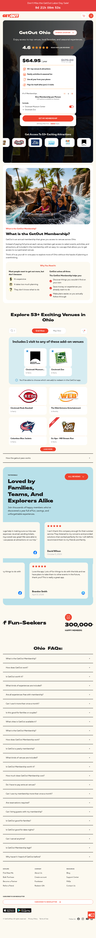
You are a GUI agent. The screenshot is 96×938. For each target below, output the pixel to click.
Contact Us (70, 886)
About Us (38, 873)
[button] (91, 15)
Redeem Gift (40, 886)
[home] (11, 16)
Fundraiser (39, 881)
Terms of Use (43, 919)
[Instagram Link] (82, 918)
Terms (52, 124)
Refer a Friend (8, 886)
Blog (68, 873)
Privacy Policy (33, 919)
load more (48, 449)
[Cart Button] (84, 16)
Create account (41, 877)
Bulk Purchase (8, 877)
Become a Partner (10, 881)
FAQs (68, 881)
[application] (91, 915)
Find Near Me (8, 873)
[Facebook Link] (78, 918)
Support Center (72, 877)
